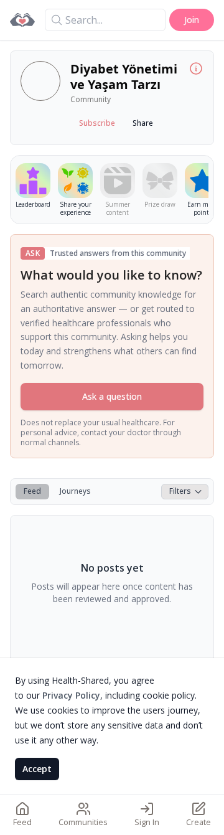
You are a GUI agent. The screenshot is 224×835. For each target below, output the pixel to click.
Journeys (75, 491)
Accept (37, 769)
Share (143, 123)
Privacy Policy (71, 695)
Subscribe (97, 123)
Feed (32, 491)
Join (191, 20)
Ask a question (112, 396)
